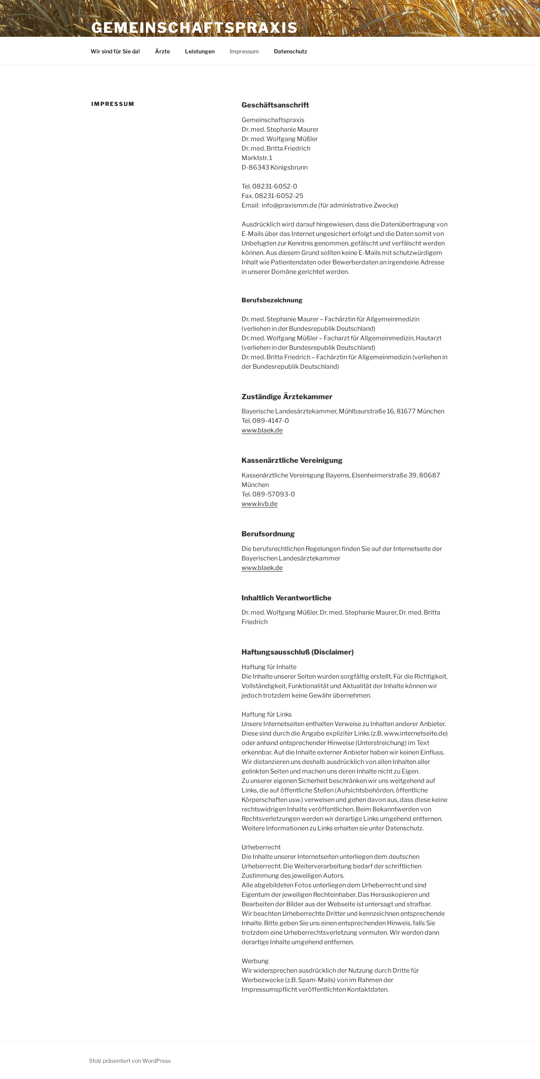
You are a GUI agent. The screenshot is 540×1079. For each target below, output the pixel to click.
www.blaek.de (262, 430)
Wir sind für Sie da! (115, 51)
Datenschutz (290, 51)
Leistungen (200, 51)
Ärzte (162, 51)
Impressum (244, 51)
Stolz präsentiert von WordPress (130, 1060)
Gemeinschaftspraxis (194, 27)
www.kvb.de (260, 503)
